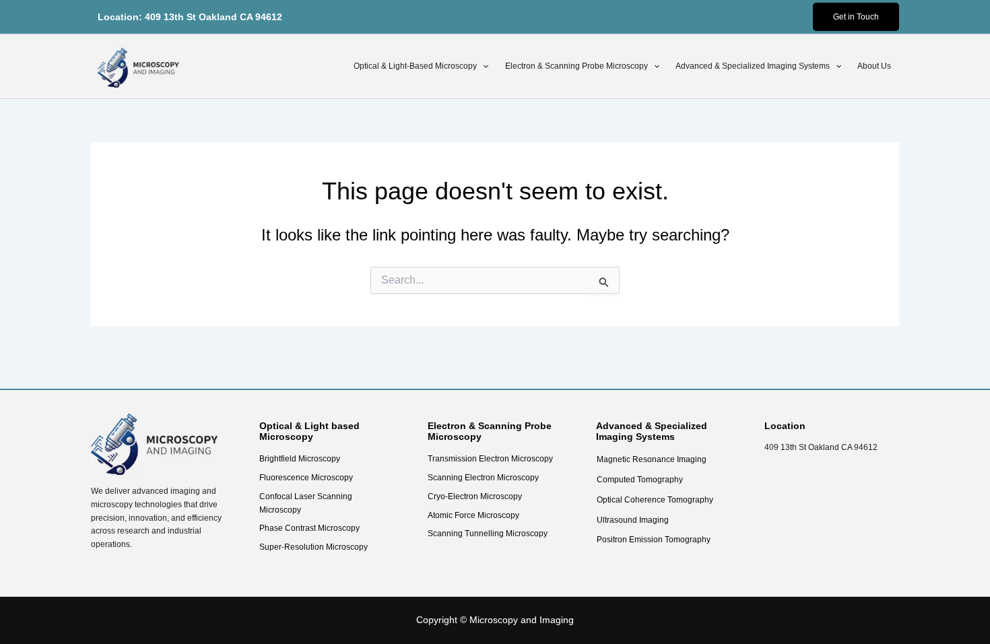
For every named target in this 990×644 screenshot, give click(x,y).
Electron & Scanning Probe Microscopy (576, 66)
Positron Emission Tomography (654, 539)
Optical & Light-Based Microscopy (415, 66)
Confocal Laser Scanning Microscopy (305, 503)
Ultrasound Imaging (633, 520)
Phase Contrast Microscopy (309, 528)
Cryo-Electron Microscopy (475, 496)
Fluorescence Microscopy (306, 477)
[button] (856, 17)
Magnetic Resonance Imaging (651, 459)
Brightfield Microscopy (299, 458)
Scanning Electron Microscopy (483, 477)
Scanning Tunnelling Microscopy (488, 533)
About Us (874, 66)
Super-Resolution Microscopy (313, 547)
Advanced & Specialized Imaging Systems (752, 66)
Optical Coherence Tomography (655, 500)
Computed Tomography (640, 479)
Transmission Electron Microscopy (490, 458)
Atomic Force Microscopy (473, 515)
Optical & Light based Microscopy (309, 431)
